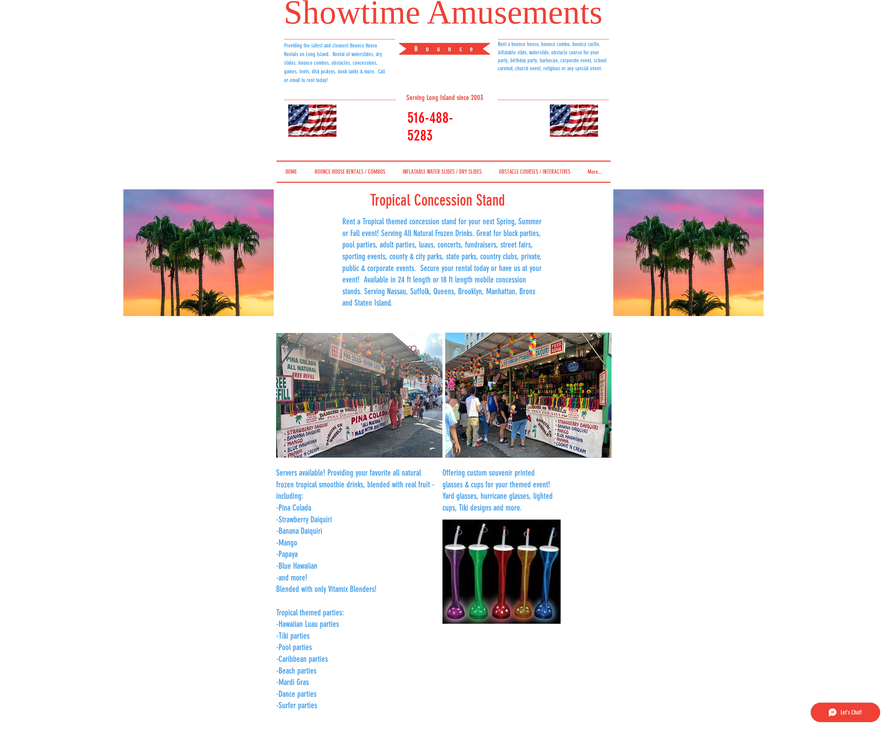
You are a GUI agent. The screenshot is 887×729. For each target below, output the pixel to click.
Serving (415, 97)
